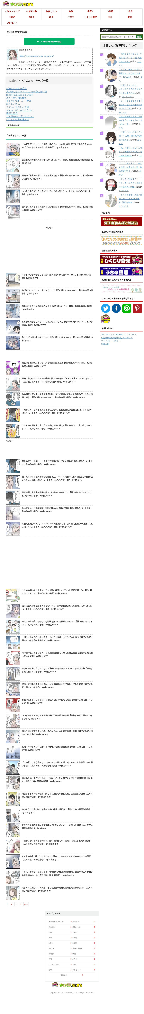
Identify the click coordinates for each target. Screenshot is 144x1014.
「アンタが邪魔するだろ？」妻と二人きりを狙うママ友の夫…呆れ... (130, 183)
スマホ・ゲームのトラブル (19, 110)
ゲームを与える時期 (16, 88)
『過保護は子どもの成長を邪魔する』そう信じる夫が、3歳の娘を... (130, 73)
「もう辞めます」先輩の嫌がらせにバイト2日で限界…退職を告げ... (130, 199)
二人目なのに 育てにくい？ (20, 116)
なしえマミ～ (128, 96)
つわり (74, 932)
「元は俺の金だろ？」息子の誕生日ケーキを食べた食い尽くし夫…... (130, 120)
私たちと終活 (13, 104)
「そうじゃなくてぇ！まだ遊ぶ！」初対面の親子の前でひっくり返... (130, 105)
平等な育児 (12, 113)
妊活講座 (75, 921)
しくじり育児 (90, 17)
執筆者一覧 (31, 11)
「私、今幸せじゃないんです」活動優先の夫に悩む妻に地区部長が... (130, 152)
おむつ (51, 948)
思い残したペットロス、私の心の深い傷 (26, 91)
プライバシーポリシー (111, 341)
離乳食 (51, 954)
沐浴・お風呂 (77, 948)
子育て (90, 11)
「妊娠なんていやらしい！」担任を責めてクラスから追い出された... (130, 89)
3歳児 (31, 17)
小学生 (71, 17)
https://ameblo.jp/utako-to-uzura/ (36, 56)
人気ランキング (12, 11)
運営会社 (105, 344)
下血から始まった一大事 (18, 100)
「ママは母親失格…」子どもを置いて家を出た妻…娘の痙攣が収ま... (130, 167)
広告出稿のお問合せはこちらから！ (117, 337)
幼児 (51, 17)
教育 (50, 959)
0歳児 (110, 11)
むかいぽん (124, 206)
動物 (130, 17)
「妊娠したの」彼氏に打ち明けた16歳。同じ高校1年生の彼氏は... (130, 136)
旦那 (110, 17)
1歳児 (130, 11)
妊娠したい (51, 11)
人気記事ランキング (56, 921)
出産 (50, 938)
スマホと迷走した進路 (17, 107)
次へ (26, 904)
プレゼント (12, 22)
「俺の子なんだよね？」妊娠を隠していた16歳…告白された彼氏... (130, 58)
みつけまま (124, 190)
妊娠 (71, 11)
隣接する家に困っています (19, 94)
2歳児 (12, 17)
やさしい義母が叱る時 (17, 119)
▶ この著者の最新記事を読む (49, 41)
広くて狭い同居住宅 (16, 97)
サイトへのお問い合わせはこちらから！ (119, 334)
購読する (108, 29)
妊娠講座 (52, 927)
